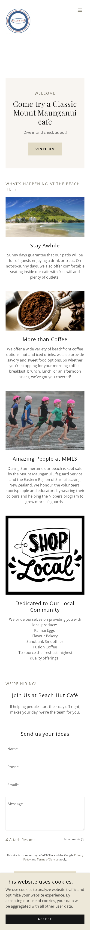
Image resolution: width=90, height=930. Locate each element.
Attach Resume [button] (22, 839)
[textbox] (45, 749)
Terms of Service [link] (48, 859)
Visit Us (45, 149)
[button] (79, 10)
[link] (18, 10)
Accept (45, 919)
